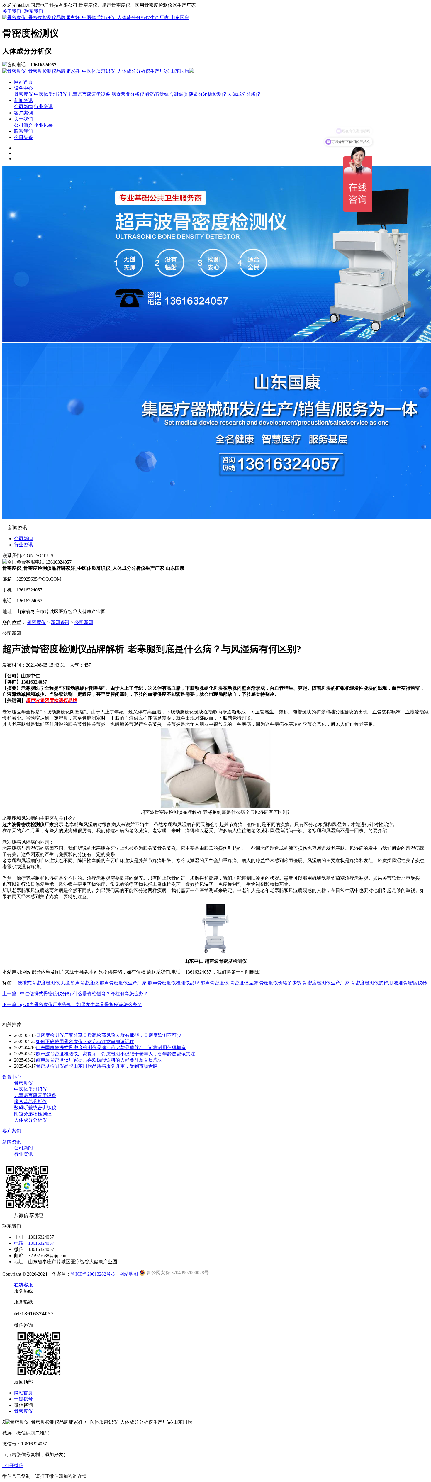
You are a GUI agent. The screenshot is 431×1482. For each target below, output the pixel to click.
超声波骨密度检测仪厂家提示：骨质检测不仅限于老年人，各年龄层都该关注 (115, 1053)
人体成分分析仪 (244, 94)
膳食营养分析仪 (127, 94)
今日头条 (23, 137)
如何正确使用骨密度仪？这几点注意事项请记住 (85, 1041)
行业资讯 (43, 106)
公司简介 (23, 125)
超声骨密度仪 (215, 982)
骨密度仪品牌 (244, 982)
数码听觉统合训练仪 (166, 94)
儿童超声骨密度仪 (80, 982)
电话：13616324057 (34, 1243)
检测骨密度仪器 (410, 982)
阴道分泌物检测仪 (207, 94)
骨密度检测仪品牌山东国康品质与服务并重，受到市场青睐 (97, 1066)
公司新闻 (23, 106)
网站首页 (23, 81)
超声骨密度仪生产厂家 (123, 982)
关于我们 (11, 11)
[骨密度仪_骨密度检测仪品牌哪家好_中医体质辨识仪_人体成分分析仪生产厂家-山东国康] (95, 17)
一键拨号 (23, 1398)
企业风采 (43, 125)
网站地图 (128, 1273)
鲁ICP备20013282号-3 (93, 1273)
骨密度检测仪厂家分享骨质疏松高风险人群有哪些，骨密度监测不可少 (108, 1035)
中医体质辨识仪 (50, 94)
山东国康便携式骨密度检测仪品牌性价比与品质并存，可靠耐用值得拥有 (111, 1047)
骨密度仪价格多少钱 (280, 982)
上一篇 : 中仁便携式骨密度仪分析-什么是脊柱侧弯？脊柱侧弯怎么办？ (75, 993)
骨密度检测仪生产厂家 (326, 982)
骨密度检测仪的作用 (372, 982)
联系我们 (33, 11)
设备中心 (23, 88)
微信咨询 (23, 1405)
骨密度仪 (23, 94)
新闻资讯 (23, 100)
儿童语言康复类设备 (89, 94)
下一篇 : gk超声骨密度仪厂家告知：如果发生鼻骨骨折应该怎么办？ (72, 1004)
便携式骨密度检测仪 (39, 982)
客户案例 (23, 112)
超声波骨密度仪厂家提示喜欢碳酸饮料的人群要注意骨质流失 (99, 1059)
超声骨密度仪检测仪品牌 (173, 982)
